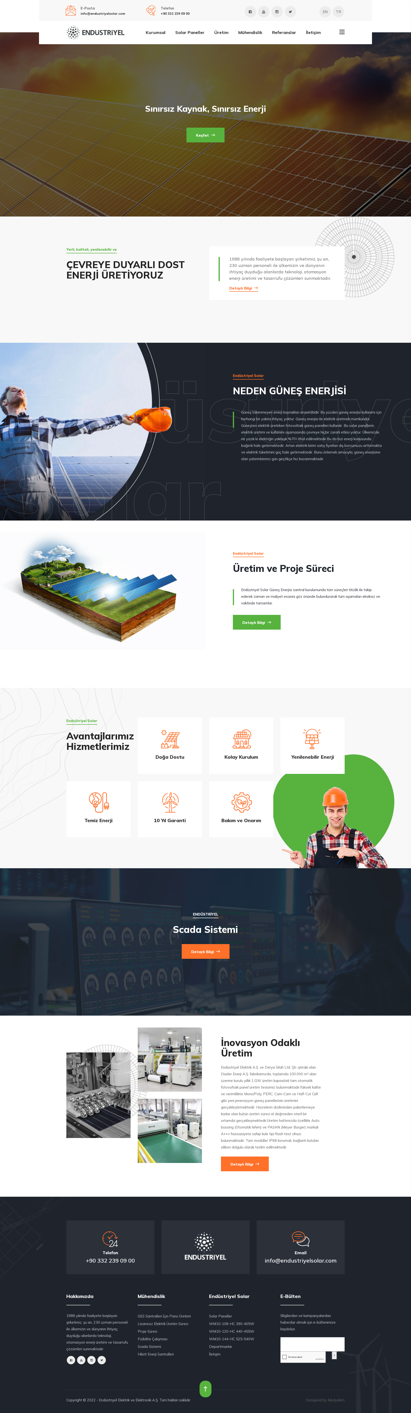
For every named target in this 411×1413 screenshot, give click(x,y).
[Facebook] (250, 11)
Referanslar (284, 32)
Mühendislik (250, 32)
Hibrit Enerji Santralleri (156, 1354)
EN (325, 12)
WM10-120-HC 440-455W (231, 1331)
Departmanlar (220, 1346)
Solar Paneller (190, 32)
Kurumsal (156, 32)
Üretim (221, 32)
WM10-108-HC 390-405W (231, 1323)
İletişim (313, 32)
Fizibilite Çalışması (152, 1339)
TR (338, 12)
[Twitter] (290, 11)
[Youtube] (263, 11)
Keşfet (203, 135)
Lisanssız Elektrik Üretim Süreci (163, 1323)
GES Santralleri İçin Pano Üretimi (164, 1316)
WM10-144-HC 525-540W (231, 1339)
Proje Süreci (147, 1331)
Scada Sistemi (149, 1346)
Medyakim (336, 1400)
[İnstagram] (277, 11)
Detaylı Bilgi (241, 288)
